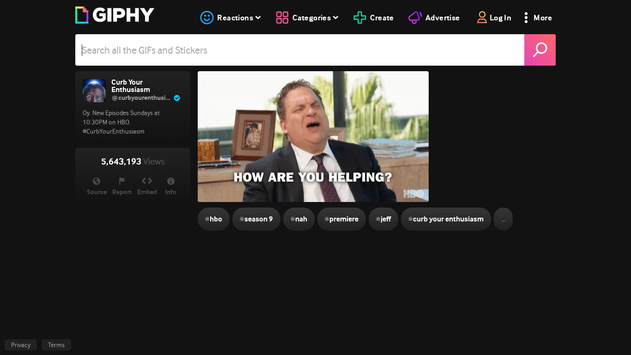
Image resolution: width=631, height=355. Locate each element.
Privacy (20, 345)
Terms (56, 345)
